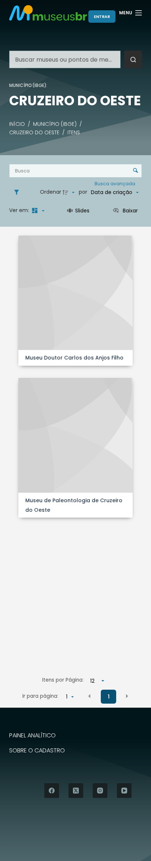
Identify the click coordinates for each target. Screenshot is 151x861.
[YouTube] (124, 790)
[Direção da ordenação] (69, 192)
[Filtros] (18, 192)
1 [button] (109, 696)
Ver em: (19, 210)
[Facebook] (51, 790)
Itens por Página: (63, 679)
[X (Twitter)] (76, 790)
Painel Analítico (32, 736)
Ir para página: (40, 696)
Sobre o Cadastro (37, 751)
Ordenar (50, 192)
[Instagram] (100, 790)
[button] (89, 696)
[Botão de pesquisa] (133, 59)
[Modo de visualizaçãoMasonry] (37, 210)
